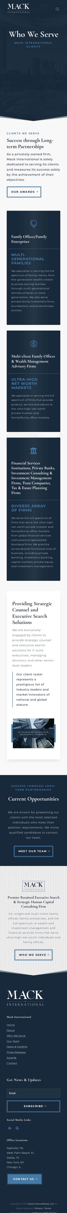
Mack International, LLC (41, 1204)
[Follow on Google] (17, 1128)
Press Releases (16, 1052)
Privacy (39, 1208)
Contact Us (23, 1179)
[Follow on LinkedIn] (10, 1128)
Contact (12, 1063)
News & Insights (17, 1046)
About (11, 1030)
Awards (11, 1057)
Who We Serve (32, 955)
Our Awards (23, 191)
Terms (47, 1208)
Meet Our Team (32, 851)
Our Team (13, 1041)
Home (11, 1025)
